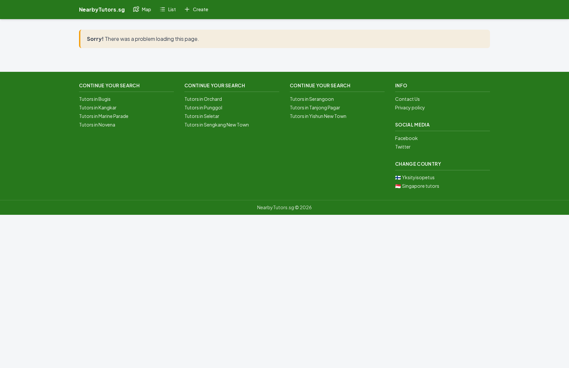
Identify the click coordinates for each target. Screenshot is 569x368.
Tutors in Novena (97, 124)
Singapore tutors (420, 186)
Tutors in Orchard (203, 99)
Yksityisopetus (418, 177)
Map (146, 9)
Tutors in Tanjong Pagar (315, 107)
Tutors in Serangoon (312, 99)
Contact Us (407, 99)
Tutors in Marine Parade (103, 116)
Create (200, 9)
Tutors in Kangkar (98, 107)
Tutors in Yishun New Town (318, 116)
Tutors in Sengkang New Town (216, 124)
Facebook (406, 138)
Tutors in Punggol (203, 107)
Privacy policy (410, 107)
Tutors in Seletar (201, 116)
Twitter (403, 147)
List (172, 9)
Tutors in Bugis (95, 99)
